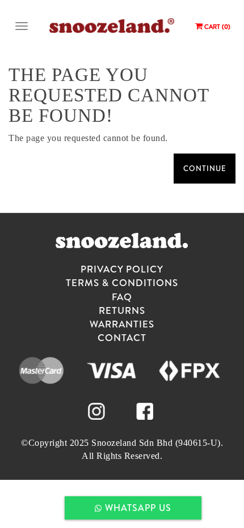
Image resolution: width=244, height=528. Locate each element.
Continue (204, 168)
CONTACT (122, 337)
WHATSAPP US (136, 507)
